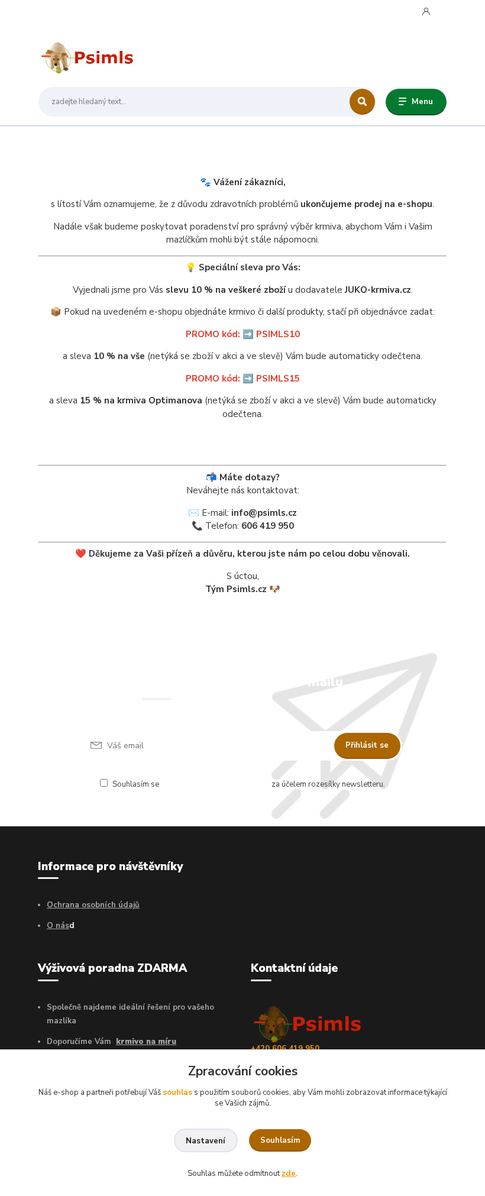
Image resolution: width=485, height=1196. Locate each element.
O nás (58, 925)
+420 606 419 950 (88, 11)
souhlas (177, 1092)
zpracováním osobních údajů (215, 784)
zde (289, 1173)
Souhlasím (280, 1140)
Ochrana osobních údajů (93, 905)
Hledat (362, 102)
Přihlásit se (367, 745)
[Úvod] (94, 55)
